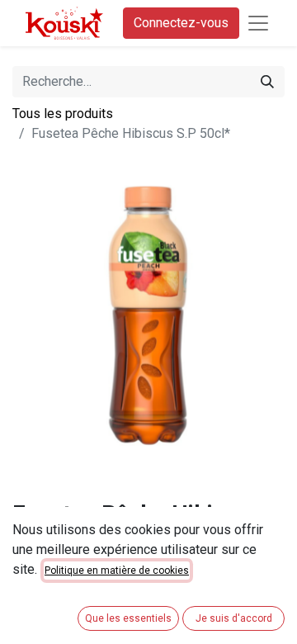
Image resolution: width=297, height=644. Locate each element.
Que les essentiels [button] (128, 618)
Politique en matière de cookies (117, 570)
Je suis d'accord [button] (234, 618)
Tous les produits (62, 113)
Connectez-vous (181, 23)
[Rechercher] (267, 81)
